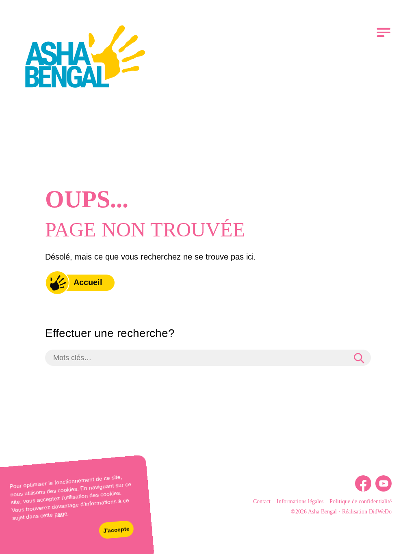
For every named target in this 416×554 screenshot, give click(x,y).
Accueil (88, 282)
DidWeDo (380, 512)
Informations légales (300, 501)
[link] (85, 57)
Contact (262, 501)
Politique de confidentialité (360, 501)
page (60, 514)
